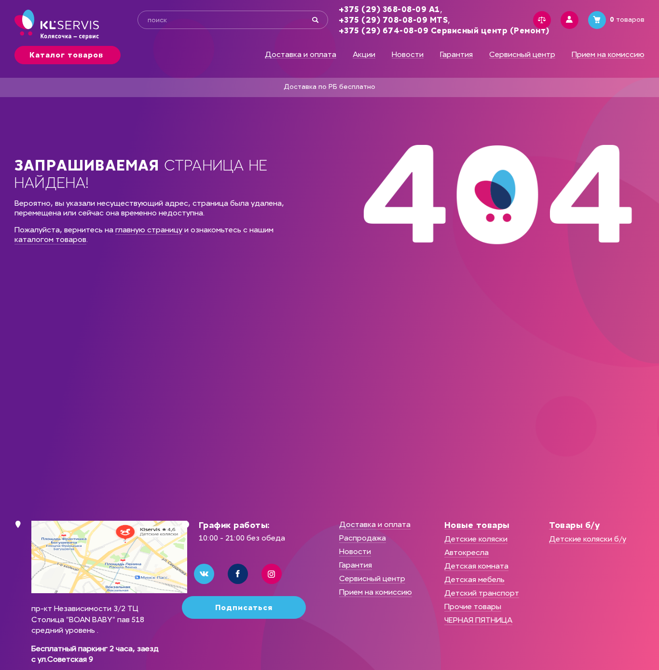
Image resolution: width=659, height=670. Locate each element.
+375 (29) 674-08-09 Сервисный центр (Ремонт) (444, 31)
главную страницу (148, 230)
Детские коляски (476, 539)
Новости (408, 54)
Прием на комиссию (608, 54)
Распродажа (362, 538)
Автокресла (466, 552)
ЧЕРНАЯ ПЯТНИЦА (478, 620)
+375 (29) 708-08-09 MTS (393, 20)
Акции (364, 54)
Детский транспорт (481, 593)
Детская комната (476, 566)
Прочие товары (472, 606)
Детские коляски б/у (587, 539)
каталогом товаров (50, 239)
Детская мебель (474, 579)
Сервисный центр (522, 54)
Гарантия (456, 54)
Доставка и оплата (300, 54)
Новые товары (476, 525)
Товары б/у (574, 525)
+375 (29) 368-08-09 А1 (389, 9)
